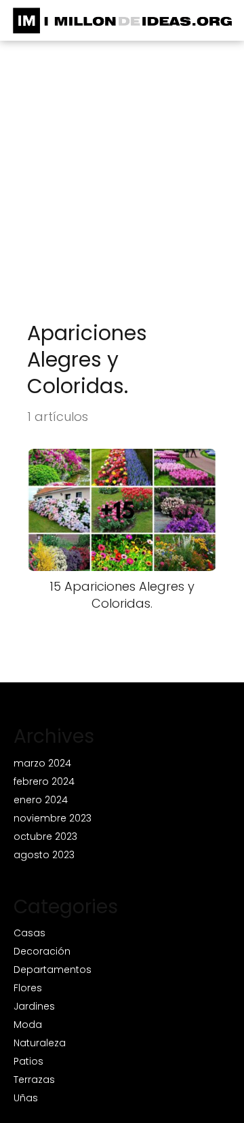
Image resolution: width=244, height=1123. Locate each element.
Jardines (34, 1006)
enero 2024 (41, 800)
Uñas (26, 1098)
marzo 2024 (42, 763)
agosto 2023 (44, 855)
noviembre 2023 (53, 818)
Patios (28, 1061)
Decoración (42, 951)
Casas (29, 933)
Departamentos (53, 969)
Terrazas (34, 1079)
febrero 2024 (44, 781)
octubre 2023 (45, 836)
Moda (28, 1024)
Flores (28, 988)
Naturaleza (40, 1043)
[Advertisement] (122, 191)
